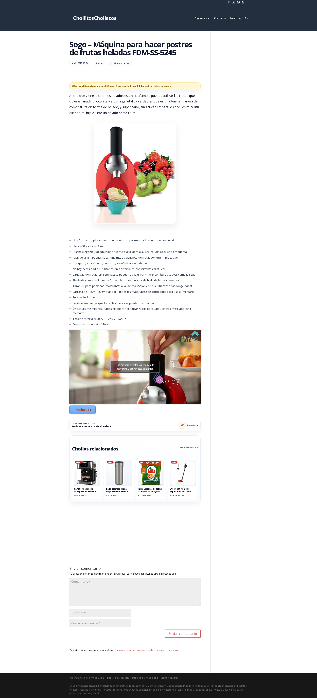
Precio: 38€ (82, 409)
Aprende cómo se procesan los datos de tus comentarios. (147, 650)
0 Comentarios (121, 63)
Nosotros (235, 18)
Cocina (99, 63)
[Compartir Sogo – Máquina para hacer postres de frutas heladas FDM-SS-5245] (182, 425)
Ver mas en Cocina (189, 447)
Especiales (201, 18)
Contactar (220, 18)
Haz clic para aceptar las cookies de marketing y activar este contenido (135, 366)
